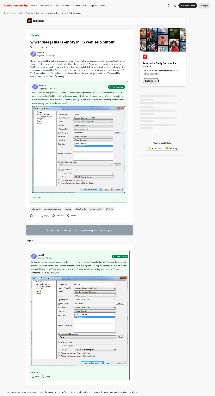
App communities (17, 13)
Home (6, 13)
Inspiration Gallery (97, 5)
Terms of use (62, 392)
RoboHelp (29, 13)
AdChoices (135, 392)
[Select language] (175, 5)
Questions (39, 13)
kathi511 (40, 52)
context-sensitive (96, 209)
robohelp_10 (36, 209)
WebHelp (109, 209)
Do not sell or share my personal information (110, 392)
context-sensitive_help (52, 209)
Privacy (72, 392)
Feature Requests (80, 5)
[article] (79, 315)
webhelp (68, 209)
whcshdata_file (80, 209)
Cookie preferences (84, 392)
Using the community (48, 392)
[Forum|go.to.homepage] (16, 5)
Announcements (62, 5)
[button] (187, 5)
